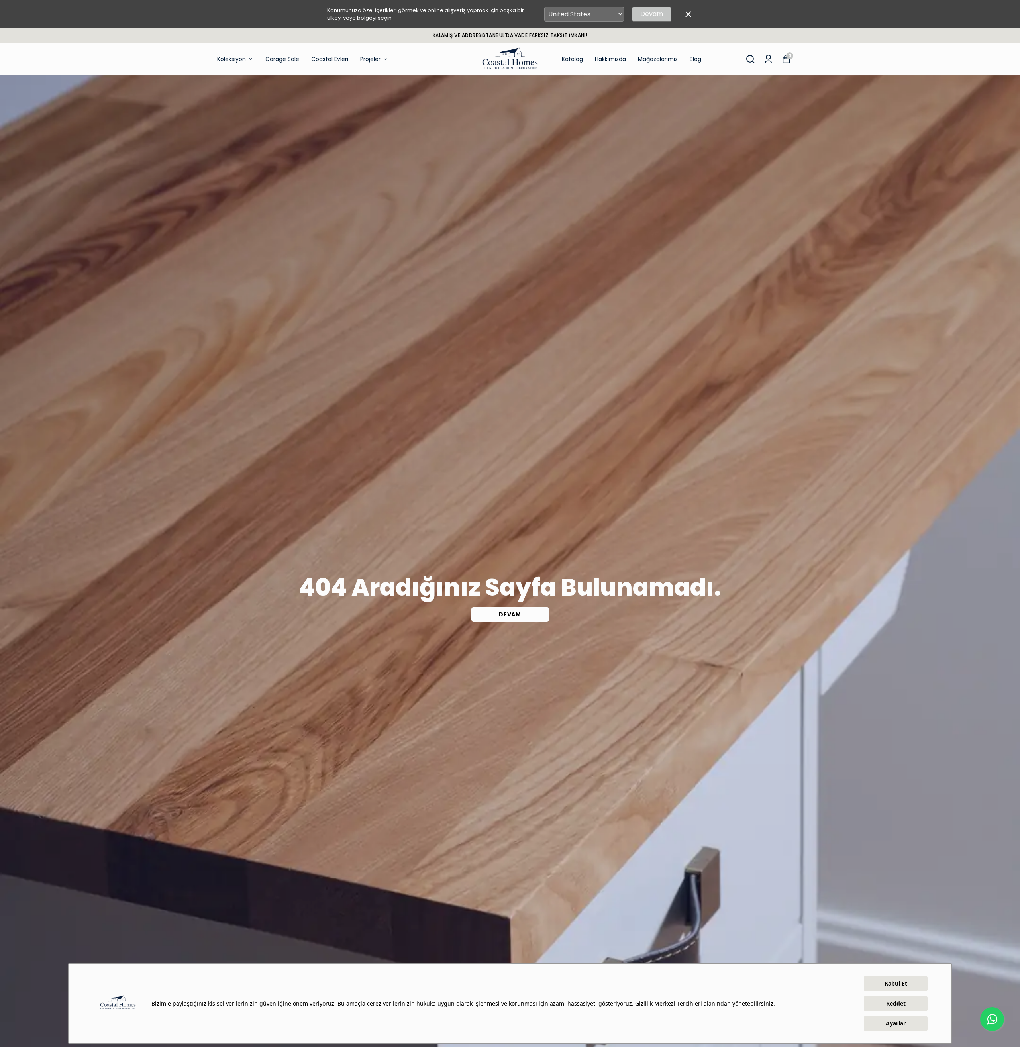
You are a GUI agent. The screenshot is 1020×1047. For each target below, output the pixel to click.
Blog (695, 59)
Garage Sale (282, 59)
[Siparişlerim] (768, 59)
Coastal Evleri (329, 59)
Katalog (572, 59)
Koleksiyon (231, 59)
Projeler (370, 59)
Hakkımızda (610, 59)
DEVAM (510, 614)
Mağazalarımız (658, 59)
